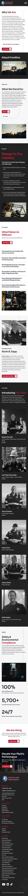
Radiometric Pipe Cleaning (8, 873)
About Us (4, 818)
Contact (4, 828)
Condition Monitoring (7, 872)
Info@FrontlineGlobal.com (8, 790)
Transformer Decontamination (9, 859)
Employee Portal (6, 832)
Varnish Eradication (7, 845)
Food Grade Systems (7, 866)
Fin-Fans (4, 855)
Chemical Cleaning (6, 840)
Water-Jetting (5, 875)
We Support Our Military (8, 823)
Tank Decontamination (7, 844)
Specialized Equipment (8, 870)
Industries (4, 807)
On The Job (5, 819)
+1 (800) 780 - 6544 (6, 788)
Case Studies (5, 810)
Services (4, 805)
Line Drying (5, 879)
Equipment (4, 809)
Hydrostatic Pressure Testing (9, 868)
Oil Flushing (5, 838)
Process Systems (6, 847)
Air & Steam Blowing (7, 860)
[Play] (14, 68)
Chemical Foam (6, 851)
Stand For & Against (7, 821)
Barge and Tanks (6, 864)
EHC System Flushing (7, 853)
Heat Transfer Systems (7, 857)
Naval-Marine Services (7, 812)
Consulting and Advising (8, 877)
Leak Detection (5, 862)
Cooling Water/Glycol (7, 849)
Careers (4, 830)
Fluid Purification (6, 842)
